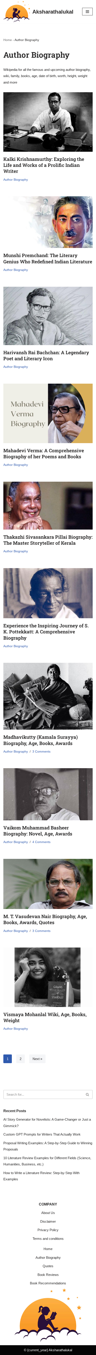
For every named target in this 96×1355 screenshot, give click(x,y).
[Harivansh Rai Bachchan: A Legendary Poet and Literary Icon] (48, 316)
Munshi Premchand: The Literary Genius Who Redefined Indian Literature (47, 258)
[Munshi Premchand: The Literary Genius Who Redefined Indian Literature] (48, 222)
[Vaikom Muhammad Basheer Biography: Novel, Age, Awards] (48, 794)
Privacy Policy (48, 1230)
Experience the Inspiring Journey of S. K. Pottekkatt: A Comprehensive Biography (46, 631)
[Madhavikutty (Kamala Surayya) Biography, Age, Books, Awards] (48, 696)
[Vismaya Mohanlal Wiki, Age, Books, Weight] (48, 977)
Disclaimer (48, 1221)
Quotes (48, 1266)
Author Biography (15, 179)
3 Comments (41, 751)
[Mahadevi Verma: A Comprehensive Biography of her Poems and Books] (48, 413)
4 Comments (41, 842)
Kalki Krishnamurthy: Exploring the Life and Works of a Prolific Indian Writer (43, 165)
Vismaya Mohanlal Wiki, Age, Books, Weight (45, 1017)
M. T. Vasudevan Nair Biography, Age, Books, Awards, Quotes (45, 919)
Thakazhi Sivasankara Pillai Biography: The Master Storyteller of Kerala (48, 540)
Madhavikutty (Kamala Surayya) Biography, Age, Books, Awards (40, 740)
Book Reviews (48, 1275)
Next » (37, 1059)
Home (7, 40)
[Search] (88, 1094)
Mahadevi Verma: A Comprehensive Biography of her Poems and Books (43, 453)
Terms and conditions (48, 1238)
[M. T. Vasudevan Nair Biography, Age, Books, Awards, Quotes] (48, 884)
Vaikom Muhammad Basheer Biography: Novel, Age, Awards (37, 831)
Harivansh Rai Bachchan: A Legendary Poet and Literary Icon (46, 355)
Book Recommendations (48, 1283)
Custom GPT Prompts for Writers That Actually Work (42, 1134)
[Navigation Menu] (87, 11)
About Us (48, 1213)
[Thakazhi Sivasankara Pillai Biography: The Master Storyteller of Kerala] (48, 506)
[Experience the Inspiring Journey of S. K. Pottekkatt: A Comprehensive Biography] (48, 593)
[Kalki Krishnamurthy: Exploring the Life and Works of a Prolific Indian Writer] (48, 122)
